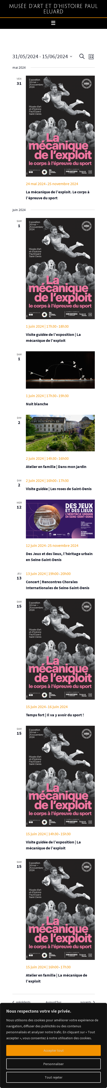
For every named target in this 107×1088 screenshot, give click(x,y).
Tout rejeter (53, 1077)
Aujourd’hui (53, 1002)
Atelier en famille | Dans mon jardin (56, 466)
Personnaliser (53, 1064)
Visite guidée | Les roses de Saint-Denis (59, 488)
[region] (53, 1045)
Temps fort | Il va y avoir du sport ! (55, 714)
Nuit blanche (37, 403)
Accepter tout (54, 1050)
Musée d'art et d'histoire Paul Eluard (53, 9)
